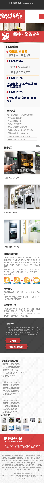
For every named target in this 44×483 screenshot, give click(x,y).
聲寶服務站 (20, 465)
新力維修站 (17, 463)
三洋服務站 (31, 465)
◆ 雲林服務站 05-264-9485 (10, 391)
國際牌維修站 (8, 456)
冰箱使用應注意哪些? (15, 118)
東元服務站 (13, 467)
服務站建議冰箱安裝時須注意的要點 (19, 136)
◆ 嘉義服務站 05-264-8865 (10, 388)
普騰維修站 (7, 460)
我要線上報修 (16, 347)
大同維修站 (36, 458)
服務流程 (26, 447)
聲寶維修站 (31, 456)
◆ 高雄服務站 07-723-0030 (10, 400)
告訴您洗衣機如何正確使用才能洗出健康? (21, 115)
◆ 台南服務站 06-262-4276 (10, 394)
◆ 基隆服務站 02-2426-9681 (10, 364)
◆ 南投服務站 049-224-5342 (10, 385)
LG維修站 (31, 460)
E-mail (13, 340)
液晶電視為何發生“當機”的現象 (17, 127)
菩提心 (34, 463)
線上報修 (17, 447)
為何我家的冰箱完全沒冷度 (16, 139)
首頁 (5, 445)
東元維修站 (20, 456)
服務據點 (34, 447)
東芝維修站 (25, 458)
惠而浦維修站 (19, 460)
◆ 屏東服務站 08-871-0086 (10, 403)
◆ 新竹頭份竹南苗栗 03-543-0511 (12, 373)
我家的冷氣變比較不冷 (15, 124)
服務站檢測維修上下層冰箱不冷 (18, 133)
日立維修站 (14, 458)
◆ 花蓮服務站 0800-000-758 (10, 409)
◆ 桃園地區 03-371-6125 (9, 370)
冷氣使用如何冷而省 (14, 121)
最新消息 (20, 445)
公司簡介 (12, 445)
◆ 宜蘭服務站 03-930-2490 (10, 406)
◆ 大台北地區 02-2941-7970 (10, 367)
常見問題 (9, 447)
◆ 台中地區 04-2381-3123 (10, 376)
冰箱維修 (28, 463)
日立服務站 (22, 470)
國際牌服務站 (8, 465)
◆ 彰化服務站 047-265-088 (10, 382)
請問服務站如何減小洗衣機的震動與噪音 (21, 130)
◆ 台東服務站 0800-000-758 (10, 412)
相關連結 (37, 445)
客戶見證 (28, 445)
